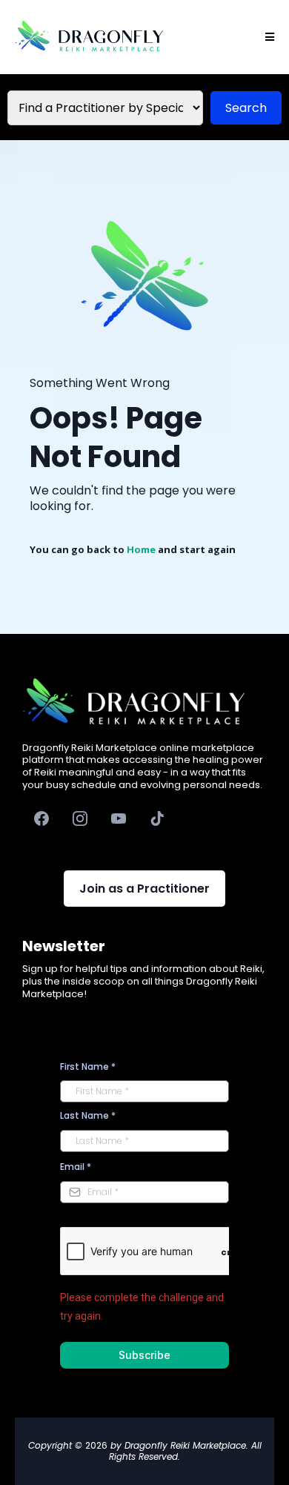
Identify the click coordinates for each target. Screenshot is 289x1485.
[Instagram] (80, 818)
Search (246, 107)
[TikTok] (157, 818)
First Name (88, 1066)
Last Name (88, 1115)
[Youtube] (118, 818)
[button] (267, 37)
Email (75, 1166)
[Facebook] (41, 818)
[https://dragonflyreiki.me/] (89, 37)
